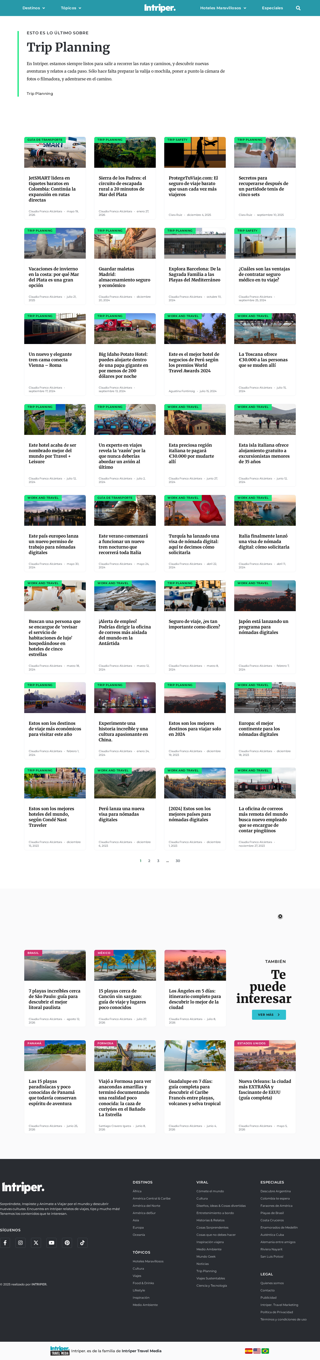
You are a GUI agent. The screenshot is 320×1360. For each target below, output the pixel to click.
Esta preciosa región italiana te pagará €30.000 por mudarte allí (191, 453)
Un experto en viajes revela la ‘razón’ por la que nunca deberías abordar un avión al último (122, 456)
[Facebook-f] (5, 1243)
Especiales (272, 8)
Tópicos (68, 8)
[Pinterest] (67, 1243)
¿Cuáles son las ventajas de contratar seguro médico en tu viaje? (264, 274)
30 (178, 861)
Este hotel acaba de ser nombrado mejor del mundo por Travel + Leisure (52, 453)
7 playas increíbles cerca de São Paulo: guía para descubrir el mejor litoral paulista (54, 999)
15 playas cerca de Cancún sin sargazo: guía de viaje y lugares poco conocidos (122, 999)
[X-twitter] (36, 1243)
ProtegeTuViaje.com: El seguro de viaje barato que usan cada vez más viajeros (193, 186)
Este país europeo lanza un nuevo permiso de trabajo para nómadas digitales (53, 544)
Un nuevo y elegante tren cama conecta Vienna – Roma (50, 360)
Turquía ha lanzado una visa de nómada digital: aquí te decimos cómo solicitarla (194, 544)
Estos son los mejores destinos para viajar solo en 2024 (195, 729)
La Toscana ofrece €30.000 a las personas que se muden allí (263, 360)
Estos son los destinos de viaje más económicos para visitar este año (55, 729)
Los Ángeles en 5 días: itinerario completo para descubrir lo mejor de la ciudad (195, 999)
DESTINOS (143, 1182)
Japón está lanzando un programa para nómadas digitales (263, 627)
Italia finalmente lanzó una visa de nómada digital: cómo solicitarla (264, 541)
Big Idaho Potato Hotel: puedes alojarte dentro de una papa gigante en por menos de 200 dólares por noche (123, 365)
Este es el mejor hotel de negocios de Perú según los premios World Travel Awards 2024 (194, 363)
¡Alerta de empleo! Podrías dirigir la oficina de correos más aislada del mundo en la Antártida (125, 632)
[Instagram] (21, 1243)
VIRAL (202, 1182)
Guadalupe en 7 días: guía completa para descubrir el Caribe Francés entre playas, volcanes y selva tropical (195, 1092)
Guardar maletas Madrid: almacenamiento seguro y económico (124, 277)
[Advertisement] (160, 927)
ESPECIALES (272, 1182)
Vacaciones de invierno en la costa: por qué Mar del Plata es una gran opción (54, 277)
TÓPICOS (141, 1252)
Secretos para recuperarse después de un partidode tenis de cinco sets (263, 186)
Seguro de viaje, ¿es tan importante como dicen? (194, 624)
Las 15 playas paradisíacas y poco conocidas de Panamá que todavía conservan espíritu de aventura (52, 1092)
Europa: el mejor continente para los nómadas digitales (259, 729)
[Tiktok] (83, 1243)
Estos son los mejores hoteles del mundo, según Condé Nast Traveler (51, 817)
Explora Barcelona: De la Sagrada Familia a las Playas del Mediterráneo (195, 274)
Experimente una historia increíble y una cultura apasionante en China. (123, 732)
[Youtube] (51, 1243)
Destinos (31, 8)
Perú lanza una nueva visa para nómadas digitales (121, 814)
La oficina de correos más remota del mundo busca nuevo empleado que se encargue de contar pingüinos (263, 819)
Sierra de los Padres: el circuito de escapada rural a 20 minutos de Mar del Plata (122, 186)
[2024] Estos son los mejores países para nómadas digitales (190, 814)
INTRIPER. (39, 1284)
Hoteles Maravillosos (220, 8)
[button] (298, 8)
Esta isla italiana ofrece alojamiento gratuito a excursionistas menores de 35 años (264, 453)
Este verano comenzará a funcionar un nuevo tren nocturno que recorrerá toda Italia (123, 544)
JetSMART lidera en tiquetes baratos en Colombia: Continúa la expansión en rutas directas (52, 189)
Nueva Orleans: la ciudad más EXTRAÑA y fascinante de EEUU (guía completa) (265, 1090)
